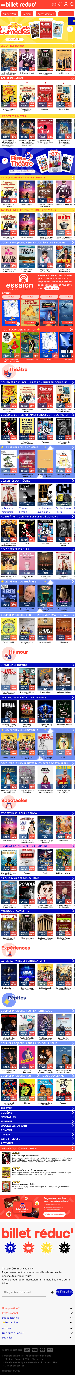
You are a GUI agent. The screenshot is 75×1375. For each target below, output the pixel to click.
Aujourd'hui (10, 14)
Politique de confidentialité (38, 1355)
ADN (14, 1155)
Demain (27, 14)
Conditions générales (12, 1355)
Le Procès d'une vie (20, 1170)
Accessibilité (51, 1362)
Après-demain (46, 14)
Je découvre (52, 288)
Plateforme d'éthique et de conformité (23, 1362)
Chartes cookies (39, 1359)
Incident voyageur (20, 1184)
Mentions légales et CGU (17, 1359)
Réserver (11, 322)
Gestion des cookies (14, 1365)
